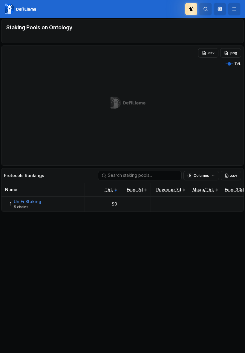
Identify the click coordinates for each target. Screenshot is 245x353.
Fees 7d (135, 189)
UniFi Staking (27, 201)
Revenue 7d (168, 189)
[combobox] (220, 9)
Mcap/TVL (203, 189)
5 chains (21, 207)
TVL (109, 189)
